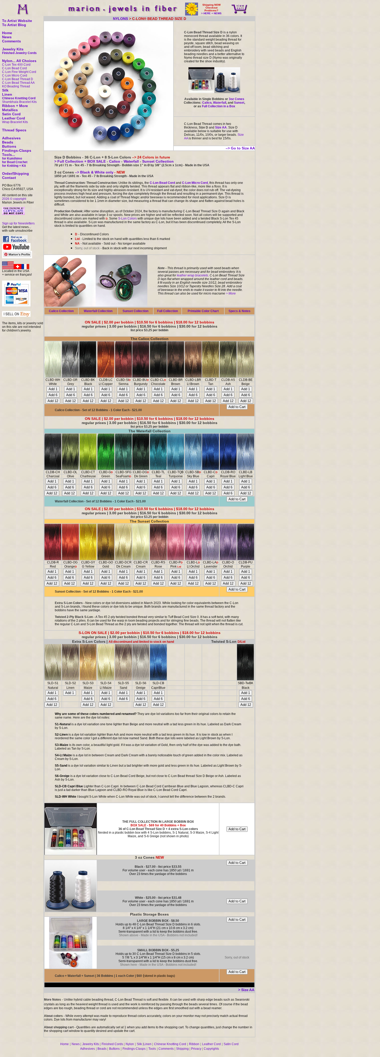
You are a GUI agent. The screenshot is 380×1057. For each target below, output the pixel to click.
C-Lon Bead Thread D (17, 79)
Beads (7, 142)
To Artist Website (17, 21)
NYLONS (120, 19)
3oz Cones (236, 99)
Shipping (182, 1049)
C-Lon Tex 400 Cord (16, 64)
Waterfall (219, 102)
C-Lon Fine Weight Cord (19, 72)
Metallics (10, 110)
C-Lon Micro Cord (14, 75)
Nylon (130, 1044)
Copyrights (211, 1049)
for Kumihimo (12, 158)
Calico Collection (61, 311)
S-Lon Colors (127, 218)
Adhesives (11, 138)
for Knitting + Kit (14, 166)
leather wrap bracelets (192, 275)
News (7, 37)
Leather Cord (13, 118)
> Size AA (246, 990)
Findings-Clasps (16, 150)
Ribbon (194, 1044)
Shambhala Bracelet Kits (19, 102)
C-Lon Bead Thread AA (18, 83)
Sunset (239, 102)
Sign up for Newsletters (18, 223)
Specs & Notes (239, 311)
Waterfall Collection (98, 311)
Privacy (196, 1049)
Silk (5, 90)
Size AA (221, 127)
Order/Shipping (15, 173)
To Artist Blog (14, 25)
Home (7, 33)
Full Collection (167, 311)
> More (231, 293)
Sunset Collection (157, 161)
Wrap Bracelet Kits (15, 122)
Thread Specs (14, 130)
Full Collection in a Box (218, 106)
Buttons (9, 146)
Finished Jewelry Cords (19, 53)
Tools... (8, 155)
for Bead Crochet (14, 162)
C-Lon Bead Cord (14, 68)
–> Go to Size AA (240, 148)
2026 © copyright (14, 199)
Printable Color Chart (203, 311)
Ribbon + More (15, 106)
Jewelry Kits (13, 49)
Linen (7, 94)
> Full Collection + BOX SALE (80, 161)
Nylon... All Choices (19, 61)
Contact (9, 178)
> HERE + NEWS (211, 13)
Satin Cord (11, 114)
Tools (152, 1049)
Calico (206, 102)
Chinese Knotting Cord (18, 98)
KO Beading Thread (16, 86)
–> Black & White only (93, 172)
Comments (11, 41)
